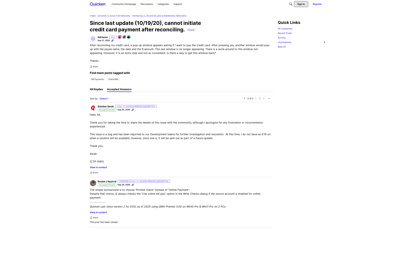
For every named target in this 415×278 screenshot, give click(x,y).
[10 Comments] (124, 37)
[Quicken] (98, 4)
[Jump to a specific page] (268, 98)
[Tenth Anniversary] (120, 37)
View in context (98, 167)
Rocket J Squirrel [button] (107, 181)
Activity (282, 37)
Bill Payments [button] (97, 79)
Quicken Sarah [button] (106, 106)
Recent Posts (285, 33)
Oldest (103, 98)
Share (94, 67)
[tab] (96, 89)
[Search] (291, 4)
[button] (93, 38)
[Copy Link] (112, 40)
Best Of (282, 46)
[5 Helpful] (129, 37)
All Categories (285, 28)
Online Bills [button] (113, 79)
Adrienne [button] (103, 37)
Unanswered (301, 42)
